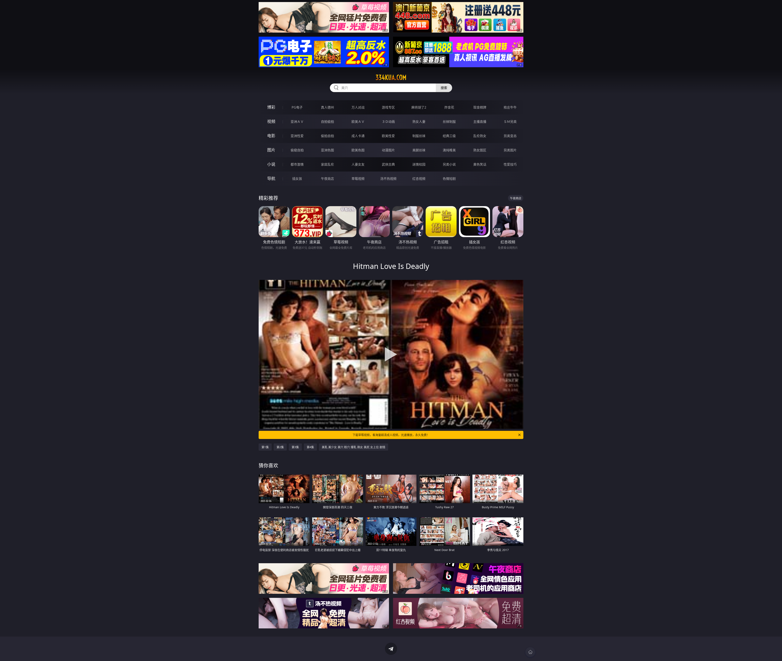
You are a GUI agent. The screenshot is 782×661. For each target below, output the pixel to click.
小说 (271, 164)
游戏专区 (388, 107)
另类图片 (510, 150)
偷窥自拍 (297, 150)
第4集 (310, 447)
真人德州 (327, 107)
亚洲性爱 (297, 136)
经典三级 (449, 136)
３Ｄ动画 (388, 121)
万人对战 (358, 107)
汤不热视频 (388, 178)
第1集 (265, 447)
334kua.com (391, 77)
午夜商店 (327, 178)
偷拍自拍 (327, 136)
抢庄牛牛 (510, 107)
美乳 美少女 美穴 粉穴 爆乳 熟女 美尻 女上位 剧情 (353, 447)
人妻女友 (358, 164)
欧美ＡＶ (358, 121)
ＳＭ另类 (510, 121)
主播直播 (479, 121)
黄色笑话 (479, 164)
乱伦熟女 (479, 136)
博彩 (271, 107)
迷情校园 (418, 164)
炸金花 (449, 107)
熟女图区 (479, 150)
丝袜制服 (449, 121)
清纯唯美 (449, 150)
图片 (271, 150)
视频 (271, 121)
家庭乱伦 (327, 164)
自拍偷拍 (327, 121)
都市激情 (297, 164)
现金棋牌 (479, 107)
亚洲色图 (327, 150)
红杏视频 (418, 178)
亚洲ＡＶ (297, 121)
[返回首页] (530, 652)
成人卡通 (358, 136)
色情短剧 (449, 178)
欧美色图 (358, 150)
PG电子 (297, 107)
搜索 (444, 88)
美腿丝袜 (418, 150)
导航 (271, 178)
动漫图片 (388, 150)
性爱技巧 (510, 164)
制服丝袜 (418, 136)
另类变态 (510, 136)
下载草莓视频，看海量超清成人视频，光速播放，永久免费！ (391, 435)
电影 (271, 136)
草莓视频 (358, 178)
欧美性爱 (388, 136)
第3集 (295, 447)
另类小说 (449, 164)
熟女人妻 (418, 121)
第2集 (280, 447)
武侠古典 (388, 164)
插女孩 (297, 178)
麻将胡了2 (418, 107)
